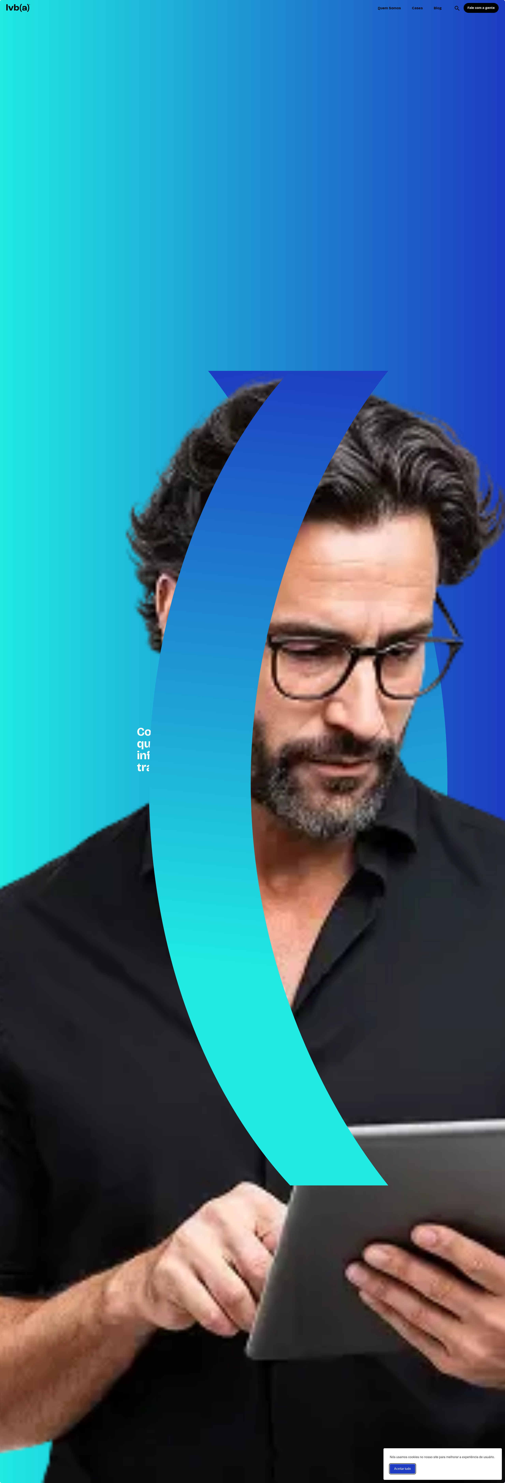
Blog (438, 8)
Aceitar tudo (402, 1468)
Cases (417, 8)
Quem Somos (389, 8)
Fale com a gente (481, 8)
